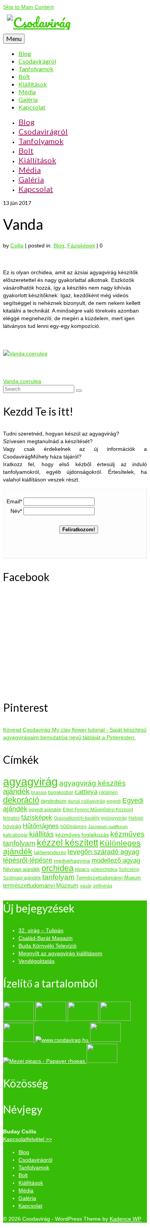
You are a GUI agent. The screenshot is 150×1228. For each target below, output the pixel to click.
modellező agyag (116, 860)
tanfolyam (58, 877)
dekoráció (21, 800)
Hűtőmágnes (41, 826)
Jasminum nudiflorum (108, 826)
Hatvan (135, 818)
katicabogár (15, 835)
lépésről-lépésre (27, 860)
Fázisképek (81, 245)
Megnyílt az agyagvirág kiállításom (60, 953)
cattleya (86, 792)
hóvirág (12, 826)
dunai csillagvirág (86, 801)
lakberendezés (50, 852)
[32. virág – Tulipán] (19, 1019)
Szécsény (129, 869)
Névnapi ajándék (21, 869)
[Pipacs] (45, 1061)
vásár (86, 886)
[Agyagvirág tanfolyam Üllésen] (105, 1040)
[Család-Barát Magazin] (51, 1019)
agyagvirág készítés (92, 783)
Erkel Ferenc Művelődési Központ (98, 809)
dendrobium (54, 801)
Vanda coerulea (22, 381)
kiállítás (41, 834)
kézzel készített (67, 843)
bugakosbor (60, 792)
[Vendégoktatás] (19, 1040)
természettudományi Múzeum (40, 885)
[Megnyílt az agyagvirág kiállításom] (115, 1019)
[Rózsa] (102, 1061)
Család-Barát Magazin (45, 938)
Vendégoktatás (36, 961)
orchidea (57, 868)
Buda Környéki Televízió (47, 946)
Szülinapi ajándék (22, 878)
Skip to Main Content (28, 7)
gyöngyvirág (114, 818)
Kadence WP (125, 1219)
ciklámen (108, 792)
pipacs (82, 869)
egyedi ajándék (45, 809)
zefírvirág (102, 886)
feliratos (11, 818)
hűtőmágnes (73, 826)
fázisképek (36, 817)
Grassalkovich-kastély (77, 818)
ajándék (16, 791)
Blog (58, 245)
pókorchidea (104, 869)
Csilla (16, 245)
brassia (39, 792)
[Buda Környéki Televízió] (84, 1019)
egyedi (114, 801)
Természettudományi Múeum (108, 878)
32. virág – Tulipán (40, 930)
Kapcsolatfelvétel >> (27, 1139)
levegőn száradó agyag (103, 852)
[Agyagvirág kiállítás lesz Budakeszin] (62, 1040)
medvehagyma (72, 861)
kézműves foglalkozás (82, 835)
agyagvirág (30, 781)
